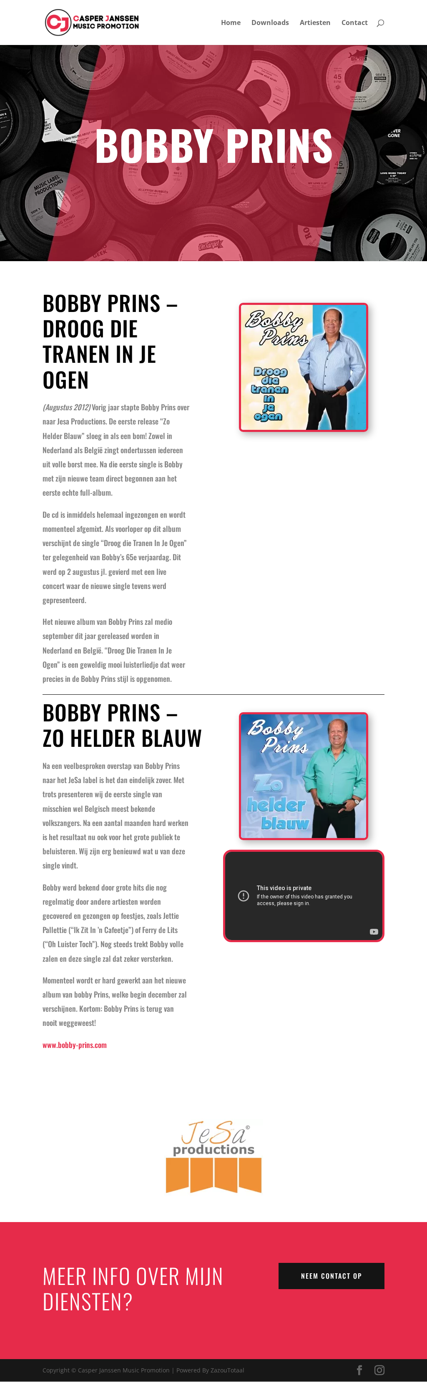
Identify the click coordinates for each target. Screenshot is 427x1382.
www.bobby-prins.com (75, 1044)
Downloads (270, 23)
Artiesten (315, 23)
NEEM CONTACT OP (331, 1276)
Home (231, 23)
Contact (355, 23)
